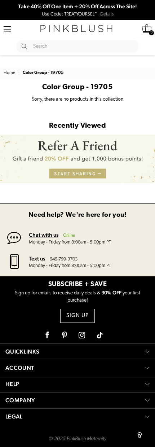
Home (9, 73)
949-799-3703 (64, 259)
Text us (37, 258)
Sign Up (77, 316)
